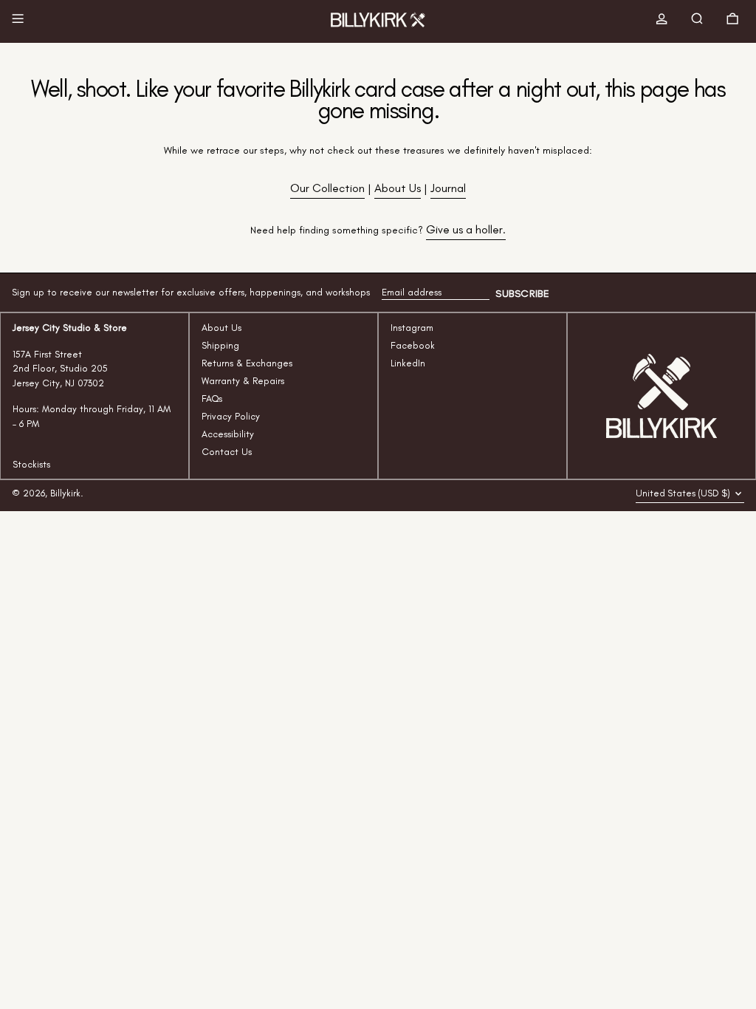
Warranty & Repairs (243, 380)
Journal (448, 188)
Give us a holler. (466, 229)
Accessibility (228, 433)
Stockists (31, 464)
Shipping (220, 345)
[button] (700, 21)
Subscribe (522, 293)
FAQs (212, 398)
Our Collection (327, 188)
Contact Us (227, 451)
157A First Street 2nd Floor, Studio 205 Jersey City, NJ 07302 (60, 369)
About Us (397, 188)
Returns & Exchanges (247, 363)
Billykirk (65, 493)
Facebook (413, 345)
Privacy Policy (231, 416)
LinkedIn (408, 363)
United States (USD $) (684, 493)
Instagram (412, 327)
